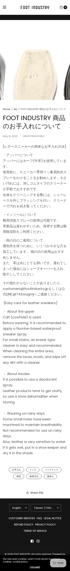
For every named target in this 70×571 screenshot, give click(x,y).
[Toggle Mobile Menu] (7, 7)
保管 (18, 476)
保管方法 (33, 476)
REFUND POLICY (23, 524)
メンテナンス (51, 469)
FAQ (39, 518)
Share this (36, 492)
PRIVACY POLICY (45, 524)
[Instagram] (38, 541)
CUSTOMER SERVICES (22, 518)
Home (6, 109)
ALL (15, 109)
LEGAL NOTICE (52, 518)
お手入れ (16, 469)
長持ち (50, 476)
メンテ (32, 469)
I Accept (35, 567)
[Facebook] (32, 541)
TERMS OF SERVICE (35, 531)
